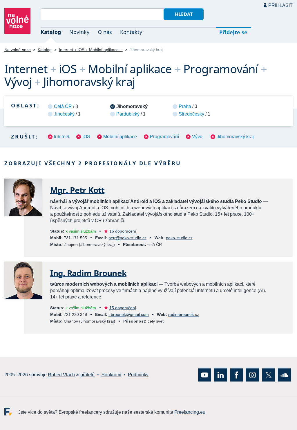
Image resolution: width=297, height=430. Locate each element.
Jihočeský (64, 113)
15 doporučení (122, 307)
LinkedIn (220, 374)
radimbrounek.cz (183, 314)
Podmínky (138, 374)
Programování (164, 136)
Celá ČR (63, 106)
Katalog (51, 31)
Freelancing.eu (11, 411)
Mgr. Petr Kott (77, 189)
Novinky (79, 31)
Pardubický (128, 113)
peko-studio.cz (179, 237)
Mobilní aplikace (120, 136)
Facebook (236, 374)
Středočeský (191, 113)
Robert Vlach (61, 374)
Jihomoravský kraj (235, 136)
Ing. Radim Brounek (88, 272)
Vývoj (198, 136)
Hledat (184, 14)
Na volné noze (17, 49)
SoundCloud (284, 374)
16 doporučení (122, 231)
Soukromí (111, 374)
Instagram (252, 374)
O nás (105, 31)
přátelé (87, 374)
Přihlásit (280, 5)
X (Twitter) (268, 374)
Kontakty (131, 31)
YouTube (204, 374)
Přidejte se (233, 32)
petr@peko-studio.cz (127, 237)
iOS (86, 136)
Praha (185, 106)
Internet (61, 136)
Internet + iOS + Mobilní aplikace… (91, 49)
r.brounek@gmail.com (128, 314)
